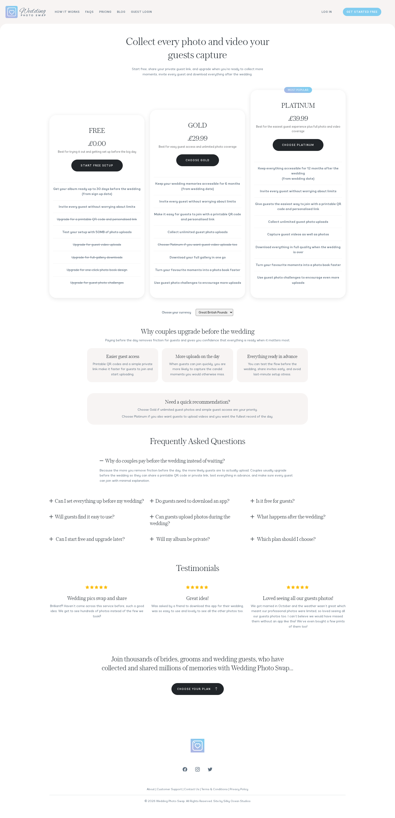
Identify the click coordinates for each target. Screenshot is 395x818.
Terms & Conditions (214, 789)
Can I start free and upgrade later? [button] (90, 539)
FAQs (89, 11)
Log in (327, 11)
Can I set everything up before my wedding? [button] (99, 501)
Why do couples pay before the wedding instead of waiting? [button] (165, 461)
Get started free (362, 11)
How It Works (67, 11)
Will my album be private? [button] (182, 539)
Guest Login (141, 11)
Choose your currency (176, 312)
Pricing (105, 11)
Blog (121, 11)
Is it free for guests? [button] (275, 501)
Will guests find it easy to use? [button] (84, 516)
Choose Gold (198, 160)
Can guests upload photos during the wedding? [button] (190, 519)
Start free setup (97, 165)
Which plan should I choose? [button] (285, 539)
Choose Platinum (298, 145)
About (151, 789)
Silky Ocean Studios (237, 801)
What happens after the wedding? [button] (290, 516)
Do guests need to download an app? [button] (192, 501)
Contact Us (191, 789)
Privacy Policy (239, 789)
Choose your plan (194, 689)
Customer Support (169, 789)
